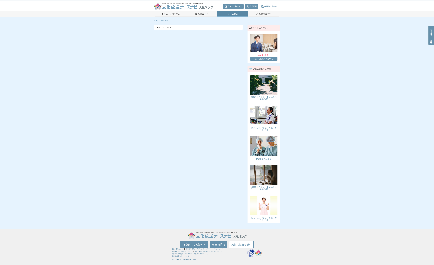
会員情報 (253, 6)
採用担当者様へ (270, 6)
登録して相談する (235, 6)
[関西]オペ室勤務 (264, 159)
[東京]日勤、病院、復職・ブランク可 (264, 129)
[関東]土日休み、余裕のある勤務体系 (264, 98)
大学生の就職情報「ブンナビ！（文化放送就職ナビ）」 (190, 254)
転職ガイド (203, 14)
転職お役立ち (265, 14)
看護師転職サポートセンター (181, 256)
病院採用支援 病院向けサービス (182, 251)
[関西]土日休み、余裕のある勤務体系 (264, 188)
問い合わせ (180, 249)
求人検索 (234, 14)
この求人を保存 (431, 30)
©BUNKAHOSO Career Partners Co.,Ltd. (184, 259)
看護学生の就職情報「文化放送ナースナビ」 (209, 251)
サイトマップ (218, 249)
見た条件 (431, 40)
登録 (173, 249)
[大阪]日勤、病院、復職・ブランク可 (264, 219)
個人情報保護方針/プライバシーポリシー (198, 249)
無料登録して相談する (264, 59)
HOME (156, 21)
